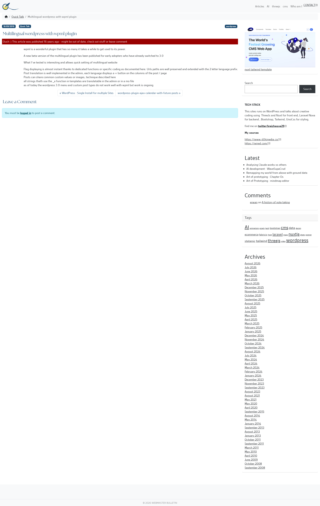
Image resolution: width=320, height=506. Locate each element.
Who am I (296, 6)
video (283, 241)
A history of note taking (276, 202)
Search (249, 83)
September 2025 (254, 299)
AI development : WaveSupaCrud (265, 169)
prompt (309, 234)
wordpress (231, 26)
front (270, 234)
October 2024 (253, 343)
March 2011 (252, 447)
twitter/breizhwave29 (271, 126)
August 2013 (252, 431)
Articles (259, 6)
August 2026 (252, 263)
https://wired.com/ (256, 143)
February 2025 (253, 327)
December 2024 (254, 335)
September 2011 (254, 443)
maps (285, 234)
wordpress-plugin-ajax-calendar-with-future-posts (148, 93)
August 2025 (252, 303)
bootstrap (275, 228)
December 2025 (254, 287)
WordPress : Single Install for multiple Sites (88, 93)
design (298, 228)
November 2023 (254, 383)
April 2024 (251, 363)
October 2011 (253, 439)
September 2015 (254, 411)
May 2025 (251, 315)
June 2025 (251, 311)
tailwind (261, 241)
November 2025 (254, 291)
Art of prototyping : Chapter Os (265, 177)
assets (262, 228)
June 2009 (251, 459)
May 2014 (251, 419)
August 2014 (252, 415)
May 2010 (251, 451)
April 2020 (251, 407)
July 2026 (250, 267)
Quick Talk (18, 17)
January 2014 (253, 423)
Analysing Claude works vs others (266, 165)
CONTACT (309, 5)
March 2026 (252, 283)
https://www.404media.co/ (262, 139)
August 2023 (252, 391)
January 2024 (253, 375)
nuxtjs (294, 234)
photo (302, 234)
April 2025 (251, 319)
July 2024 (250, 355)
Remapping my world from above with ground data (276, 173)
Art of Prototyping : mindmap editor (267, 181)
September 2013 (254, 427)
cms (285, 6)
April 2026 (251, 279)
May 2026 (251, 275)
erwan (254, 202)
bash (267, 228)
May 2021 (250, 399)
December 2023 (254, 379)
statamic (250, 241)
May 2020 (251, 403)
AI (268, 6)
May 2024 (251, 359)
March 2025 (252, 323)
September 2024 (255, 347)
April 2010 (251, 455)
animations (254, 228)
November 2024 (254, 339)
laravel (277, 234)
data (292, 228)
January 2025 (253, 331)
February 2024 (253, 371)
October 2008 (253, 463)
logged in (25, 113)
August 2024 (252, 351)
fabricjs (263, 234)
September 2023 (254, 387)
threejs (276, 6)
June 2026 (251, 271)
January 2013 (253, 435)
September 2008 (255, 467)
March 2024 (252, 367)
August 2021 (252, 395)
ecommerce (251, 234)
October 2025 (253, 295)
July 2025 (250, 307)
